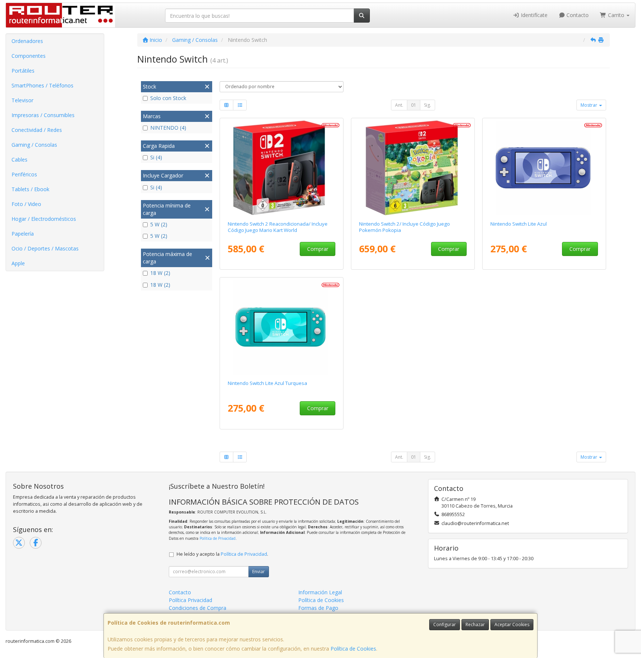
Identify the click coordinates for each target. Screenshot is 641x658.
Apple (18, 263)
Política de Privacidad (218, 538)
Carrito (616, 15)
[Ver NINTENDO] (281, 167)
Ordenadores (27, 40)
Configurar (444, 624)
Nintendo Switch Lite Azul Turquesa (267, 383)
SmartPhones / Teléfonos (42, 85)
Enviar (258, 571)
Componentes (28, 55)
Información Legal (320, 592)
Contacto (577, 15)
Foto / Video (26, 203)
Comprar (317, 248)
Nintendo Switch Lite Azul (518, 223)
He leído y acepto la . (222, 554)
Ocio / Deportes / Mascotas (45, 248)
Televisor (22, 100)
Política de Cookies (353, 648)
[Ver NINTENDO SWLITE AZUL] (544, 167)
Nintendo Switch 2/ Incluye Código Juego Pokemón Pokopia (404, 226)
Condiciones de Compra (197, 607)
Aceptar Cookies (511, 624)
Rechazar (475, 624)
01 (413, 105)
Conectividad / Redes (36, 129)
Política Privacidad (190, 600)
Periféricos (24, 174)
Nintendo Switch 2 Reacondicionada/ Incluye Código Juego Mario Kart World (278, 226)
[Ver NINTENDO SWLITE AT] (281, 327)
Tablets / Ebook (30, 189)
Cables (19, 159)
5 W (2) (158, 224)
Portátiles (22, 70)
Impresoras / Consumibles (43, 115)
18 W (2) (160, 272)
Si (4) (156, 157)
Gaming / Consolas (34, 144)
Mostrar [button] (589, 105)
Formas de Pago (318, 607)
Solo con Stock (168, 98)
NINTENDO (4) (168, 127)
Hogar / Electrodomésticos (43, 218)
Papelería (22, 233)
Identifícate (533, 15)
